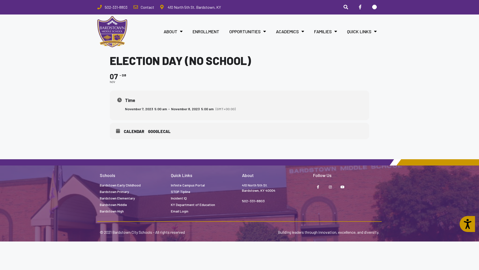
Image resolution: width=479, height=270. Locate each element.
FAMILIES (323, 31)
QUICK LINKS (359, 31)
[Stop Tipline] (374, 7)
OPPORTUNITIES (245, 31)
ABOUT (170, 31)
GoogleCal (159, 131)
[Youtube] (342, 187)
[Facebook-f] (360, 7)
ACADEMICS (287, 31)
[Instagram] (330, 187)
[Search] (346, 7)
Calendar (134, 131)
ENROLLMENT (206, 31)
